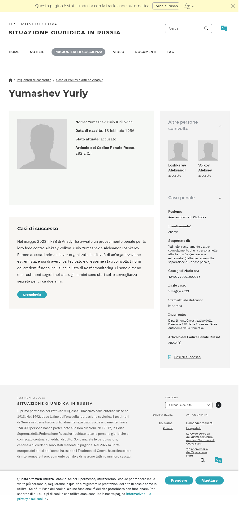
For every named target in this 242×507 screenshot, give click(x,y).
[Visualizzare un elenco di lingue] (189, 5)
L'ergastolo (193, 428)
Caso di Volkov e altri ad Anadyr (79, 80)
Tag (170, 52)
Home (14, 52)
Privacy (168, 428)
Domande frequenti (199, 423)
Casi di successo (187, 357)
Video (118, 52)
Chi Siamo (166, 423)
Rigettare (209, 480)
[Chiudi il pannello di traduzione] (233, 5)
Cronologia (32, 294)
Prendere (179, 480)
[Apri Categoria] (218, 405)
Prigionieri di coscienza (78, 52)
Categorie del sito (180, 405)
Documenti (145, 52)
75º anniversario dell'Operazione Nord (197, 452)
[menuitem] (14, 52)
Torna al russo (166, 6)
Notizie (37, 52)
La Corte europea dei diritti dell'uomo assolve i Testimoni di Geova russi (200, 438)
